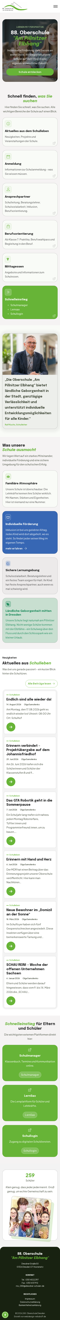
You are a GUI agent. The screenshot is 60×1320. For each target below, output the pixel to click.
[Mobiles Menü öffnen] (55, 6)
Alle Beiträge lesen (39, 683)
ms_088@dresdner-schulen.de (30, 1286)
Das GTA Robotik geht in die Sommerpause (29, 803)
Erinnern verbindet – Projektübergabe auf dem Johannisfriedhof (28, 750)
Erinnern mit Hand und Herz (28, 859)
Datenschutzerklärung (30, 1302)
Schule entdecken (30, 71)
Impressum (30, 1299)
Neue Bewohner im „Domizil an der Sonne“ (29, 912)
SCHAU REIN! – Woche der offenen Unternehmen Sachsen (27, 969)
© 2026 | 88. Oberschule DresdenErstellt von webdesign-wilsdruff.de (30, 1315)
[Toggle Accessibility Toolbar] (5, 1315)
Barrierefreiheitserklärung (30, 1305)
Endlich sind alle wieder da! (29, 699)
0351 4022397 (32, 1279)
